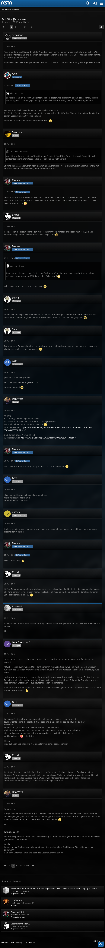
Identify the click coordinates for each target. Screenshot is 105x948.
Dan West (11, 659)
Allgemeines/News (18, 893)
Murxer (14, 914)
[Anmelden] (94, 3)
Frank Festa (15, 903)
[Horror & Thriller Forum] (6, 3)
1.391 (25, 27)
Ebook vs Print (17, 912)
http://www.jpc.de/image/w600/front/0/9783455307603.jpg (47, 437)
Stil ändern (99, 941)
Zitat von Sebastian (19, 151)
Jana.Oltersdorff (11, 832)
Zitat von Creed (17, 93)
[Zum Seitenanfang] (101, 944)
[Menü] (101, 3)
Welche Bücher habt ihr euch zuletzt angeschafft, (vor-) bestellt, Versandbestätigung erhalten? (54, 888)
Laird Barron (16, 900)
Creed (13, 926)
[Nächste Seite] (31, 27)
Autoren (14, 905)
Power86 (14, 891)
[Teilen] (101, 27)
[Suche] (88, 3)
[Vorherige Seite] (3, 27)
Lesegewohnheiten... (20, 923)
